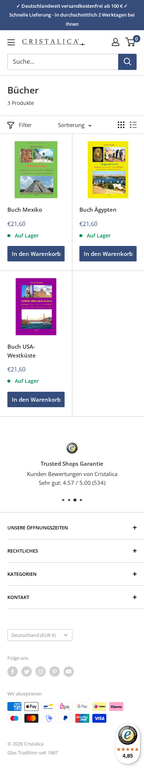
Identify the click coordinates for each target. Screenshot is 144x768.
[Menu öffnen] (11, 42)
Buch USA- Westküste (21, 351)
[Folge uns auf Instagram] (40, 671)
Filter (25, 124)
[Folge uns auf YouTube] (69, 671)
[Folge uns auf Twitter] (26, 671)
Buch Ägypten (98, 209)
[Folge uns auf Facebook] (12, 671)
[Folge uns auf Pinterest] (54, 671)
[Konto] (115, 42)
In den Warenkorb (36, 253)
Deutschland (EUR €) (33, 635)
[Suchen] (127, 62)
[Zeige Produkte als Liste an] (133, 124)
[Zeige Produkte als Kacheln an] (121, 124)
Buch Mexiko (24, 209)
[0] (130, 42)
